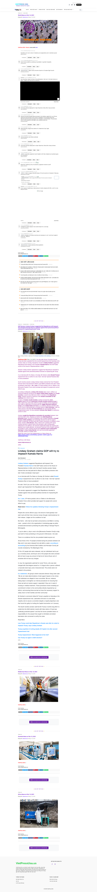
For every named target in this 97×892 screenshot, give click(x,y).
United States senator (47, 393)
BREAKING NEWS (26, 324)
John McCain (30, 422)
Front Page (32, 324)
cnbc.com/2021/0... (24, 109)
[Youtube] (75, 5)
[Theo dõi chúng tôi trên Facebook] (52, 864)
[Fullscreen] (56, 99)
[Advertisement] (69, 34)
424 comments (27, 182)
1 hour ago (30, 106)
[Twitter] (72, 5)
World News (25, 13)
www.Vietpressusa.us (23, 253)
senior (38, 393)
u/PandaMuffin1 (26, 225)
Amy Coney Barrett (30, 430)
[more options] (40, 57)
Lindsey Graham (48, 363)
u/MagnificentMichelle (29, 171)
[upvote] (19, 60)
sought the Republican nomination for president (36, 415)
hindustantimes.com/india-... (25, 174)
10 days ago (35, 186)
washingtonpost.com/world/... (26, 246)
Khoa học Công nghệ (50, 9)
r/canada (22, 176)
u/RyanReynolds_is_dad (28, 162)
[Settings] (54, 99)
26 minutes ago (35, 60)
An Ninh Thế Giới (42, 9)
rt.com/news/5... (23, 237)
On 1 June (34, 385)
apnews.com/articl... (24, 165)
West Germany (50, 407)
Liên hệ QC (79, 4)
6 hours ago (35, 176)
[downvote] (19, 63)
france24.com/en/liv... (24, 121)
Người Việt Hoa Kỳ (33, 9)
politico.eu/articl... (24, 54)
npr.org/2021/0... (23, 129)
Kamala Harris (44, 364)
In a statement (22, 573)
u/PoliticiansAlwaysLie (27, 243)
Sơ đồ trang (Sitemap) (20, 882)
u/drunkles (26, 135)
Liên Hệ (17, 881)
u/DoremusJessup (27, 50)
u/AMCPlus (30, 77)
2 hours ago (29, 135)
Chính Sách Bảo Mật (53, 881)
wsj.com (22, 220)
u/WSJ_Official (30, 186)
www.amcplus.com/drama (25, 101)
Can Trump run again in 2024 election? (30, 638)
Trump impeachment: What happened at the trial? (33, 635)
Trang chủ (20, 13)
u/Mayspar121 (26, 233)
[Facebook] (69, 5)
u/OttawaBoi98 (30, 176)
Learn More (56, 220)
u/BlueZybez (26, 106)
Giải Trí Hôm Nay (59, 9)
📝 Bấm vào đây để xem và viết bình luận (39, 657)
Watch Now (56, 101)
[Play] (24, 99)
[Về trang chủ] (18, 10)
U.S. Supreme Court (43, 428)
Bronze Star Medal (45, 410)
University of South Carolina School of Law (43, 401)
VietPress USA (21, 4)
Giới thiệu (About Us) (20, 879)
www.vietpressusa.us (24, 442)
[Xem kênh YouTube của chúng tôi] (55, 864)
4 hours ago (31, 233)
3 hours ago (34, 162)
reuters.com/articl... (24, 138)
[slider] (39, 99)
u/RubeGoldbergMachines (28, 60)
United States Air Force (32, 405)
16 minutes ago (32, 50)
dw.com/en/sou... (23, 63)
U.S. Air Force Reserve (35, 408)
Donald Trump (55, 375)
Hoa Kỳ (27, 9)
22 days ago (34, 77)
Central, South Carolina (31, 400)
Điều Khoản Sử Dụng (53, 879)
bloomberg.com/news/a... (25, 71)
